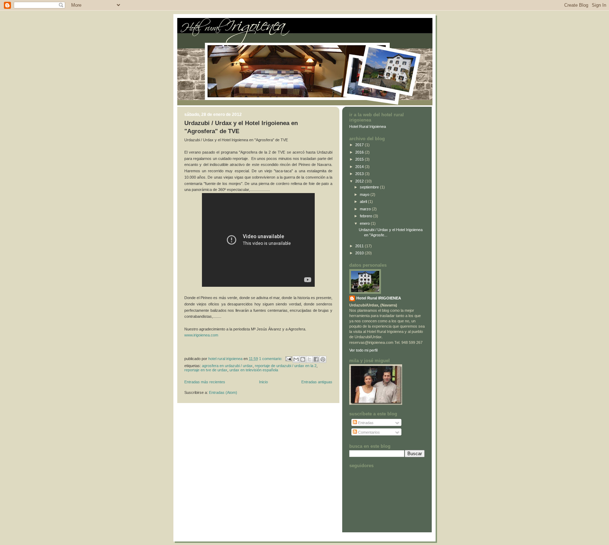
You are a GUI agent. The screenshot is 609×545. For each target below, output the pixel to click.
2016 (360, 152)
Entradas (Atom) (223, 392)
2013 (360, 174)
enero (365, 223)
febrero (366, 216)
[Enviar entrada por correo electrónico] (288, 358)
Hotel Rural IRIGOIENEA (378, 298)
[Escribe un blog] (302, 359)
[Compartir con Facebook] (316, 359)
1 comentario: (271, 358)
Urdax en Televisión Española (253, 370)
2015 (360, 159)
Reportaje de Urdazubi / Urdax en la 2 (285, 366)
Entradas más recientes (204, 382)
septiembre (370, 187)
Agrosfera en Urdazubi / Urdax (227, 366)
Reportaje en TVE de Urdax (205, 370)
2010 (360, 253)
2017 (360, 145)
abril (364, 201)
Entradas (365, 423)
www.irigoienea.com (201, 335)
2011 (360, 246)
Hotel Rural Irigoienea (367, 126)
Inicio (263, 382)
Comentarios (368, 432)
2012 (360, 181)
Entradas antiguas (316, 382)
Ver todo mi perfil (363, 350)
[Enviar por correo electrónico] (296, 359)
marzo (366, 209)
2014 (360, 167)
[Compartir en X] (309, 359)
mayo (365, 194)
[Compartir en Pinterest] (322, 359)
